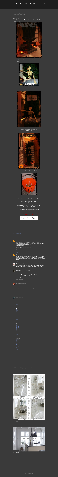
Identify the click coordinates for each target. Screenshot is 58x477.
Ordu (17, 310)
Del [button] (13, 233)
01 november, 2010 (29, 270)
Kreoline (17, 254)
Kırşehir (17, 330)
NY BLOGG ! (16, 453)
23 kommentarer (17, 454)
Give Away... (16, 422)
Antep (17, 316)
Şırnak (17, 324)
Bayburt (17, 314)
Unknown (18, 240)
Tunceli (17, 327)
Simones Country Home (21, 270)
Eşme (17, 344)
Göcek (17, 340)
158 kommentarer (17, 423)
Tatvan (17, 339)
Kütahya (17, 312)
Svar (17, 252)
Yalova (17, 317)
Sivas (17, 332)
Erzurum (17, 331)
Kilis (17, 329)
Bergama (17, 343)
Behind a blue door (27, 3)
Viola (17, 263)
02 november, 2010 (22, 297)
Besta (17, 297)
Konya (17, 315)
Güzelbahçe (18, 347)
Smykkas (18, 283)
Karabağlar (18, 341)
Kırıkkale (17, 313)
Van (16, 309)
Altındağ (17, 345)
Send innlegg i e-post (18, 233)
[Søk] (44, 3)
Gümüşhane (18, 311)
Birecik (17, 346)
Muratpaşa (18, 342)
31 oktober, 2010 (23, 240)
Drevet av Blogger (30, 473)
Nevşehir (17, 326)
